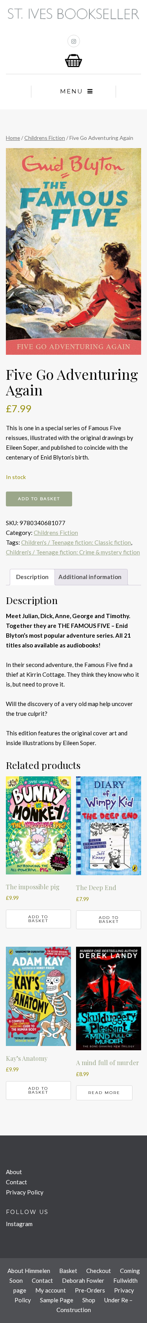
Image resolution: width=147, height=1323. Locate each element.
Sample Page (56, 1299)
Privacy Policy (25, 1192)
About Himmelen (28, 1270)
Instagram (19, 1223)
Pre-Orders (90, 1290)
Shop (88, 1299)
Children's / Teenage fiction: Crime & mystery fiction (73, 552)
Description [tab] (32, 576)
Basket (68, 1270)
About (14, 1171)
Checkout (98, 1270)
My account (50, 1290)
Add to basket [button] (38, 918)
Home (13, 137)
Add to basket (39, 498)
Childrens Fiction (44, 137)
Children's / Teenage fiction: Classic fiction (76, 542)
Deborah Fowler (83, 1280)
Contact (16, 1181)
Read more (104, 1092)
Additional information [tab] (90, 576)
